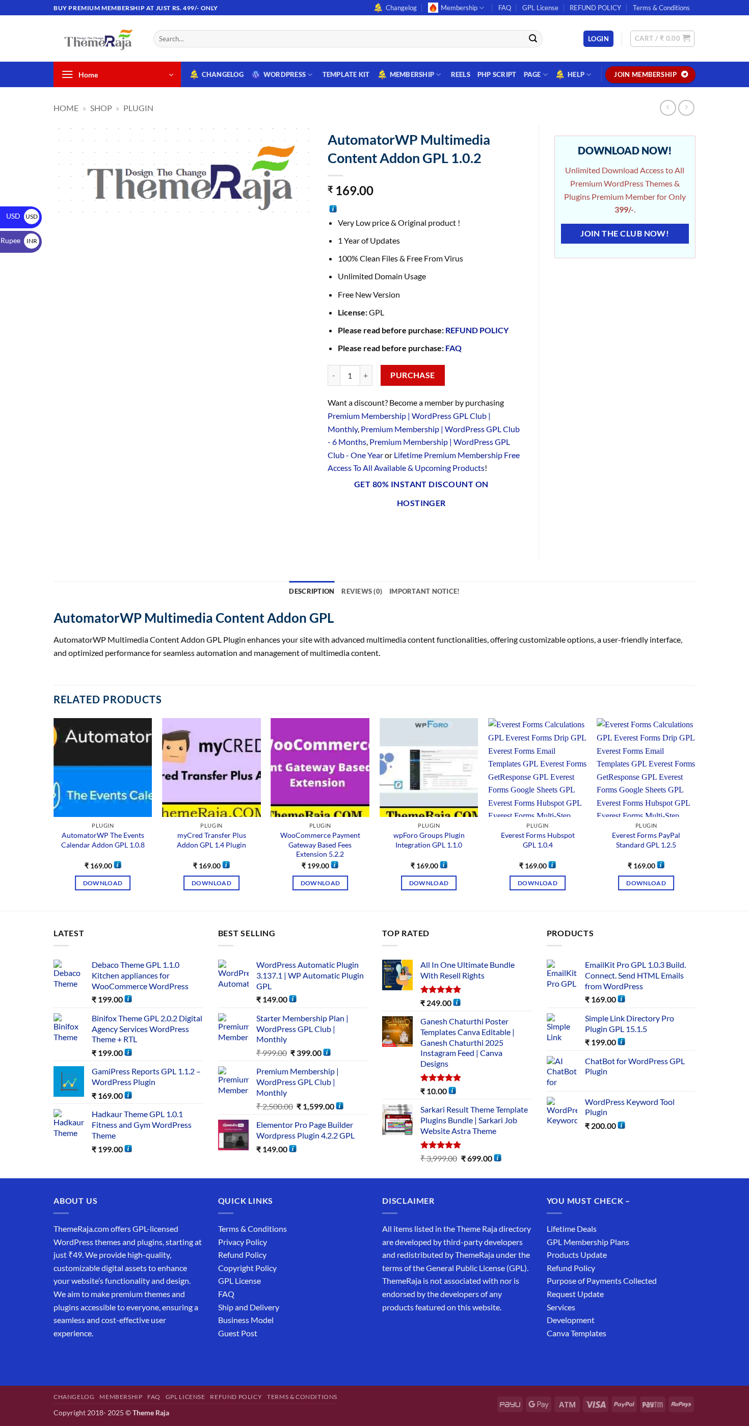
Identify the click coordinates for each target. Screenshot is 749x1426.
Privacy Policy (242, 1242)
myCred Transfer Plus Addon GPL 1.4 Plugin (211, 840)
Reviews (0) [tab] (361, 591)
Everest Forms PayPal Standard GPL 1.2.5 (646, 840)
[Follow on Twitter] (99, 1358)
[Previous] (54, 813)
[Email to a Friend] (391, 530)
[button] (598, 39)
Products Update (577, 1254)
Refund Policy (242, 1254)
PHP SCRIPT (497, 74)
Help (576, 74)
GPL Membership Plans (588, 1242)
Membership (459, 8)
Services (561, 1307)
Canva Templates (576, 1333)
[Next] (695, 813)
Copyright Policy (247, 1268)
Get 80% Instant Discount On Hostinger (421, 494)
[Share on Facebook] (336, 530)
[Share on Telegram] (465, 530)
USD (22, 216)
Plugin (138, 108)
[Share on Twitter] (373, 530)
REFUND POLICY (595, 8)
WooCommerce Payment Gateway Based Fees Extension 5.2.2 (320, 844)
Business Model (246, 1320)
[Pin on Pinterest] (410, 530)
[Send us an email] (701, 13)
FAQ (504, 8)
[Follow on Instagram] (81, 1358)
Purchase (412, 375)
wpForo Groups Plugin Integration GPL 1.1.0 (429, 840)
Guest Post (237, 1333)
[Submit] (533, 38)
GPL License (540, 8)
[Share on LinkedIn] (428, 530)
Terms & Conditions (661, 8)
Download (103, 883)
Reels (460, 74)
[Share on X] (354, 530)
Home (66, 108)
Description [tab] (311, 591)
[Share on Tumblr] (447, 530)
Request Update (575, 1294)
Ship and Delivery (248, 1307)
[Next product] (668, 108)
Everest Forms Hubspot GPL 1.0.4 (538, 840)
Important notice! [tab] (424, 591)
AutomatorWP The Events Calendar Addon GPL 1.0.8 (103, 840)
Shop (101, 108)
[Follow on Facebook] (63, 1358)
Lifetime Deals (572, 1228)
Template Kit (346, 74)
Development (571, 1320)
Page (532, 74)
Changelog (401, 8)
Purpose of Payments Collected (602, 1280)
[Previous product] (686, 108)
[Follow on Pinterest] (136, 1358)
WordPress (284, 74)
